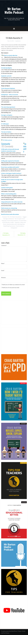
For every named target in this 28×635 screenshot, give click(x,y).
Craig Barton (18, 41)
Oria (23, 631)
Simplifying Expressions (9, 226)
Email (3, 270)
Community (5, 143)
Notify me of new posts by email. (10, 287)
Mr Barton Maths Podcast (14, 10)
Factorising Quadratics (12, 220)
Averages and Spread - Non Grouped (12, 218)
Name (3, 263)
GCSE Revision (6, 222)
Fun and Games (22, 220)
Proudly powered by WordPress (9, 631)
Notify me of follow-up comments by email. (13, 284)
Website (3, 277)
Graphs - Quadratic (15, 222)
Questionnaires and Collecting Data (16, 224)
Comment (4, 245)
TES (8, 217)
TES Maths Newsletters (16, 217)
